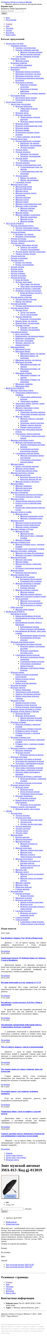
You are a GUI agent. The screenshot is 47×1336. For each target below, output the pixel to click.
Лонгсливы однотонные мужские (29, 768)
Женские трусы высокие (30, 601)
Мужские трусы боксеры (30, 805)
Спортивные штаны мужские (27, 655)
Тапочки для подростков (25, 48)
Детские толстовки (18, 275)
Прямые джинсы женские (30, 425)
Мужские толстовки (19, 757)
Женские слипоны (22, 883)
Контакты (10, 33)
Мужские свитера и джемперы (23, 748)
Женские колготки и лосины (22, 473)
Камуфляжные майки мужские (33, 635)
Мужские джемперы (23, 750)
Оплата (9, 30)
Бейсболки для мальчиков (30, 145)
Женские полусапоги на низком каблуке (30, 866)
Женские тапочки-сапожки (31, 52)
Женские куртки (17, 499)
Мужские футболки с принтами (28, 776)
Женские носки (21, 514)
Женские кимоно (27, 592)
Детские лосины (17, 267)
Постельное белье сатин (25, 100)
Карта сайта (11, 35)
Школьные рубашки (23, 373)
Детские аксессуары (19, 139)
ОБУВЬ (9, 811)
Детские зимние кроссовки (31, 820)
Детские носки (17, 269)
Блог (8, 26)
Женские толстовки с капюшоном (29, 555)
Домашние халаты (18, 59)
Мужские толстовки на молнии (28, 759)
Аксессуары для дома (14, 43)
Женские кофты (17, 484)
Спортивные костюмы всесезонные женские (29, 450)
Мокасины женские (23, 887)
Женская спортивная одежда (22, 440)
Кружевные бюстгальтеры (31, 579)
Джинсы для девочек (28, 247)
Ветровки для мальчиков (25, 236)
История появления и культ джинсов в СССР (21, 982)
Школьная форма (18, 347)
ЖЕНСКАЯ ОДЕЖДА (15, 388)
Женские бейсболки (23, 189)
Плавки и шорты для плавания (23, 807)
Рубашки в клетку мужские (26, 731)
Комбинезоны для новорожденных (29, 336)
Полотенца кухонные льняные (32, 93)
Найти (4, 13)
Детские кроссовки (23, 818)
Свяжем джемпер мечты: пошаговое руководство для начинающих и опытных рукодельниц (22, 1135)
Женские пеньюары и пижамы (27, 583)
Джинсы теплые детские (25, 254)
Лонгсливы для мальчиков (31, 286)
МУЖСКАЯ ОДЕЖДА (15, 612)
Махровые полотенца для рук (27, 76)
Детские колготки (18, 256)
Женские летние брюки (25, 468)
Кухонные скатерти (19, 67)
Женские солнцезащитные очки (28, 204)
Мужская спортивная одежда (22, 642)
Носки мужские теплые (30, 792)
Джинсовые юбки (22, 406)
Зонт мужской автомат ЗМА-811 (19, 1267)
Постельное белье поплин (26, 98)
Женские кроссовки (23, 848)
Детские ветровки (18, 232)
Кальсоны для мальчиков (30, 319)
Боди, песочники (22, 334)
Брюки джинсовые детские (26, 245)
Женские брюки (17, 464)
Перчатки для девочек (29, 154)
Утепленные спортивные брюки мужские (30, 665)
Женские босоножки (23, 839)
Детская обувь (16, 813)
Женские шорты (17, 570)
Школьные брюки (22, 351)
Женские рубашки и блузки (22, 529)
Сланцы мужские (22, 917)
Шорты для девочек (23, 301)
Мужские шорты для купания (27, 809)
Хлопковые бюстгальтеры (31, 581)
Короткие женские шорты (26, 573)
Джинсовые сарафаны (29, 401)
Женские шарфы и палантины (27, 215)
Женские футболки (18, 557)
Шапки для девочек (28, 178)
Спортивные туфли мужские (32, 922)
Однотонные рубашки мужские (28, 729)
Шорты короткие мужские (31, 718)
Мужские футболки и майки (22, 766)
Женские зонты (21, 191)
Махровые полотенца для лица (28, 74)
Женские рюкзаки (27, 208)
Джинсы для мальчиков (30, 249)
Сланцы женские (22, 889)
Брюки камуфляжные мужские (28, 616)
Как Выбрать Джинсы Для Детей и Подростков (22, 938)
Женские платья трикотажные (27, 525)
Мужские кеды (26, 904)
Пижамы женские (27, 588)
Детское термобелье (23, 317)
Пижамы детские (22, 325)
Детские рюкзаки (22, 163)
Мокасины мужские (23, 898)
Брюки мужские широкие (26, 683)
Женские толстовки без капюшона (29, 553)
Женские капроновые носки (31, 516)
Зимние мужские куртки (25, 703)
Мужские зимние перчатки (31, 121)
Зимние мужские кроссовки (31, 902)
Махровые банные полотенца (27, 72)
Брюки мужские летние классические (25, 680)
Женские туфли (21, 885)
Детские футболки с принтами (28, 288)
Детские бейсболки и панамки (27, 141)
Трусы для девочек (28, 312)
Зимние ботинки (27, 896)
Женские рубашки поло (20, 542)
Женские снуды (26, 219)
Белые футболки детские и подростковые (31, 294)
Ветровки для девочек (24, 234)
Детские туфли (21, 833)
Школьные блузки (22, 349)
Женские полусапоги (24, 859)
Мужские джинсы (18, 687)
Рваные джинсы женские (30, 427)
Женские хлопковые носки (31, 518)
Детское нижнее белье (20, 308)
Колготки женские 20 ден (30, 477)
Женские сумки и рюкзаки (26, 206)
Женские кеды (26, 852)
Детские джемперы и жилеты (23, 241)
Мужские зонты (22, 113)
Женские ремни (21, 202)
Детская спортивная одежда (22, 226)
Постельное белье (18, 95)
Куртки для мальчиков (24, 265)
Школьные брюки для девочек (32, 354)
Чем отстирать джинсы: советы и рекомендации (22, 1047)
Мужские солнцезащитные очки (28, 126)
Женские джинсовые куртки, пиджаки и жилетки (27, 409)
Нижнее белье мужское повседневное (24, 801)
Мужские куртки (18, 701)
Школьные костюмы (23, 362)
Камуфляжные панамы (29, 627)
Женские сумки (26, 210)
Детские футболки (18, 278)
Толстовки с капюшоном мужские (29, 763)
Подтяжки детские (28, 161)
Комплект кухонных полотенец (28, 86)
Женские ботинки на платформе (28, 845)
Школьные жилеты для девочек (28, 360)
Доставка (9, 28)
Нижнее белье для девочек (26, 321)
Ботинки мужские (22, 894)
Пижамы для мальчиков (30, 330)
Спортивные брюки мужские (32, 661)
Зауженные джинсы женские (32, 423)
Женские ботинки (22, 841)
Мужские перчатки (23, 115)
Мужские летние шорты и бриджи (25, 711)
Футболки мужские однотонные (28, 783)
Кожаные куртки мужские (26, 705)
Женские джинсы (22, 416)
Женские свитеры (22, 490)
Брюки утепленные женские (27, 466)
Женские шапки (22, 213)
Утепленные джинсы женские (27, 434)
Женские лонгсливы (23, 560)
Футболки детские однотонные (28, 291)
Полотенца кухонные (24, 82)
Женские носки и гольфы (21, 512)
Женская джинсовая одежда (22, 390)
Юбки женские (17, 607)
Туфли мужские (21, 920)
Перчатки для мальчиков (30, 156)
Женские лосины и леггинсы (27, 481)
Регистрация (11, 20)
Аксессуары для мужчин (21, 104)
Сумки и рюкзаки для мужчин (27, 137)
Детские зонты (21, 150)
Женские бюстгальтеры (25, 577)
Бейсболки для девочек (29, 143)
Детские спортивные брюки (27, 228)
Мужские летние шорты (25, 716)
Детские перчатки (22, 152)
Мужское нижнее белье (20, 785)
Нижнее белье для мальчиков (27, 323)
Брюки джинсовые (23, 690)
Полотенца (15, 69)
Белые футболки (22, 280)
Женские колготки (23, 475)
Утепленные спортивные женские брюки (30, 461)
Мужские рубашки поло (20, 737)
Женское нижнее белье (20, 575)
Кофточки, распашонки (25, 338)
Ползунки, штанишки (24, 341)
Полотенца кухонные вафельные (29, 90)
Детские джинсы (17, 243)
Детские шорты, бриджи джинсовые (30, 252)
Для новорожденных (19, 332)
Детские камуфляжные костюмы (28, 306)
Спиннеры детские (23, 182)
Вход (8, 18)
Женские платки (22, 200)
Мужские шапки (22, 128)
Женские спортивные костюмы (28, 442)
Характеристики (12, 1224)
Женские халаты (22, 61)
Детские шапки (21, 176)
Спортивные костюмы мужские (28, 644)
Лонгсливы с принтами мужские (29, 770)
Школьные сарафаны (24, 384)
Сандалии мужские (23, 911)
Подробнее (5, 951)
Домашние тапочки (19, 46)
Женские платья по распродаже (28, 523)
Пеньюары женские (28, 586)
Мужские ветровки (18, 685)
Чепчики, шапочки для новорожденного (24, 344)
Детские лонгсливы (23, 282)
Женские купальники (19, 492)
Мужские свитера (22, 753)
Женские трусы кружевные (31, 603)
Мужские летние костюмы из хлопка (26, 709)
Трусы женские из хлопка (30, 605)
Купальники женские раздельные (29, 494)
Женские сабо (21, 870)
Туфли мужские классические (32, 924)
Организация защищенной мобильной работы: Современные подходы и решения (21, 1026)
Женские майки (21, 562)
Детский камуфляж (18, 304)
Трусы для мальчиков (29, 314)
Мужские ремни (22, 124)
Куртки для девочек (23, 262)
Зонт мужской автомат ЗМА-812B (20, 1265)
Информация (11, 1222)
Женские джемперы (23, 486)
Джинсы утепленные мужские (27, 694)
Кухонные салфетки (19, 63)
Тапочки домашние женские (27, 50)
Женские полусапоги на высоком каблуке (30, 862)
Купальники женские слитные (27, 497)
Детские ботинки (22, 815)
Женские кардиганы (23, 488)
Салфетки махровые (23, 65)
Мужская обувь (17, 891)
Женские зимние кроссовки (31, 850)
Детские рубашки (18, 273)
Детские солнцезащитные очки (28, 165)
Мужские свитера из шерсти (32, 755)
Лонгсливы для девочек (30, 284)
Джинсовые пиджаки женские (32, 414)
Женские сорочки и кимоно (26, 590)
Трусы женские (21, 599)
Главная (9, 24)
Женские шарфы (27, 221)
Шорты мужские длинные (31, 720)
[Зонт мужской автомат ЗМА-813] (10, 1198)
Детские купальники (19, 258)
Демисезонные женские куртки (28, 501)
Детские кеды (26, 822)
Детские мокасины (23, 826)
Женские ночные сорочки (30, 594)
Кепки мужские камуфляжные (32, 629)
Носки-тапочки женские (30, 54)
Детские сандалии (22, 828)
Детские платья (17, 271)
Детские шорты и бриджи (21, 297)
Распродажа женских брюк (26, 471)
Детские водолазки (18, 239)
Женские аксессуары (19, 184)
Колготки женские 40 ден (30, 479)
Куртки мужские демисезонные (28, 707)
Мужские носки (22, 787)
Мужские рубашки (18, 722)
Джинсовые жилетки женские (32, 412)
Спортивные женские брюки (27, 453)
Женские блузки (22, 531)
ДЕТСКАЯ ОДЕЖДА (15, 223)
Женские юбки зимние (24, 609)
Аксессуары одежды (14, 102)
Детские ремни (21, 158)
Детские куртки (17, 260)
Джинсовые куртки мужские (27, 692)
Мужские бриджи (22, 714)
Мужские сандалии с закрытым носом (28, 914)
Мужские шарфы (22, 130)
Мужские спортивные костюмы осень (29, 652)
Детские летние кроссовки (31, 824)
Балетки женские (22, 837)
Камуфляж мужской (19, 614)
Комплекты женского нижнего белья (30, 596)
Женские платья (17, 521)
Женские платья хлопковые (26, 527)
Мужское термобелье (24, 796)
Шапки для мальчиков (29, 180)
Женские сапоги (22, 872)
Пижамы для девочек (29, 328)
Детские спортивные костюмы (28, 230)
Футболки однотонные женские (28, 568)
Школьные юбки (22, 386)
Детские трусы (21, 310)
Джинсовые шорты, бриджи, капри (29, 403)
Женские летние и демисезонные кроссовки (30, 855)
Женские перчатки (23, 197)
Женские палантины (28, 217)
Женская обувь (17, 835)
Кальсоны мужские (28, 798)
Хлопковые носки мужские (31, 794)
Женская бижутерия (23, 187)
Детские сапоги (21, 831)
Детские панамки (27, 148)
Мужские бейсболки (23, 106)
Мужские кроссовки (23, 900)
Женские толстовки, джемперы (23, 551)
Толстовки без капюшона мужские (29, 761)
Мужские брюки (17, 672)
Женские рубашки (22, 540)
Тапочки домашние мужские (27, 56)
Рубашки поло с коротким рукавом (29, 549)
